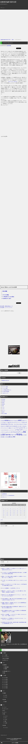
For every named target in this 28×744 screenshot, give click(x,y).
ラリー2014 (5, 677)
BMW (6, 701)
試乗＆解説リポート (6, 671)
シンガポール (7, 426)
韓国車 (6, 668)
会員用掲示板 (4, 493)
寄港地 (19, 434)
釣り (4, 710)
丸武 (22, 432)
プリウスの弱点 (5, 294)
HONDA (3, 420)
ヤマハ (6, 717)
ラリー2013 (5, 679)
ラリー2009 (5, 684)
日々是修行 (4, 652)
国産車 (4, 693)
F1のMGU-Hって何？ (6, 298)
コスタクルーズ (5, 424)
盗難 (9, 436)
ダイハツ (3, 410)
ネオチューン (4, 497)
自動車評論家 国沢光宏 (8, 2)
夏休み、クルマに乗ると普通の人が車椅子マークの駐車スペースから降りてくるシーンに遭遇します (14, 577)
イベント (5, 707)
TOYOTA (3, 399)
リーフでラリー (6, 656)
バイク (3, 690)
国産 (4, 713)
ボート (3, 704)
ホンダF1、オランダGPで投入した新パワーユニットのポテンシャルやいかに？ (14, 581)
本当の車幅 (4, 291)
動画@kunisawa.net (5, 380)
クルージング (5, 708)
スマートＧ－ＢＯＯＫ (12, 81)
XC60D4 (23, 420)
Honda (3, 402)
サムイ (21, 424)
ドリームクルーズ (20, 428)
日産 (5, 721)
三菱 (3, 405)
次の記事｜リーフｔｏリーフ (6, 307)
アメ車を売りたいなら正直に (8, 296)
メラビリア (19, 430)
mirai (6, 420)
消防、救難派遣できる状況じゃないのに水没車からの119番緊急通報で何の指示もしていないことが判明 (14, 611)
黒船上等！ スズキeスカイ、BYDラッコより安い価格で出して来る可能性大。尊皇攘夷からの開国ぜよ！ (14, 591)
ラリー (3, 432)
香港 (14, 436)
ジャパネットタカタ (21, 426)
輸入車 (4, 699)
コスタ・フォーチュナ (15, 424)
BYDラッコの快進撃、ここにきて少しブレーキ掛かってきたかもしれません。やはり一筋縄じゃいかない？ (14, 615)
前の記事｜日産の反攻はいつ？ (6, 306)
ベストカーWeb (4, 388)
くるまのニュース (5, 393)
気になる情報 (4, 413)
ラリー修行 (4, 675)
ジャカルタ (14, 426)
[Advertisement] (14, 24)
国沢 (4, 435)
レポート (5, 712)
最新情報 (9, 45)
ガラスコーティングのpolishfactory (8, 495)
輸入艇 (4, 725)
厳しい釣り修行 (6, 658)
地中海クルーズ (11, 435)
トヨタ (6, 719)
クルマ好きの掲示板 (5, 391)
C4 (1, 420)
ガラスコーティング (18, 422)
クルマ (3, 662)
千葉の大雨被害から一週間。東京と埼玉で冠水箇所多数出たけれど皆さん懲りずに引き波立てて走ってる (14, 599)
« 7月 (2, 519)
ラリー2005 (5, 687)
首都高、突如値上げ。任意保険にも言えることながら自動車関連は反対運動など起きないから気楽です (14, 603)
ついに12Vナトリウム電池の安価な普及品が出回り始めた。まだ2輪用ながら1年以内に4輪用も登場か (14, 573)
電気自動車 (7, 667)
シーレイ (6, 727)
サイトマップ (4, 735)
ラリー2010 (5, 686)
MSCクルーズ (11, 420)
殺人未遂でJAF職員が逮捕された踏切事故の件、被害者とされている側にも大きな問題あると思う (14, 607)
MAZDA (3, 404)
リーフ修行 (5, 655)
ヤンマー (6, 716)
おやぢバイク (5, 660)
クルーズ (24, 422)
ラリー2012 (5, 681)
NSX (15, 420)
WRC (20, 420)
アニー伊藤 (7, 422)
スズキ (3, 408)
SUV (17, 420)
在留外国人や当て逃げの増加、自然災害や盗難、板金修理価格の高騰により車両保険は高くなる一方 (14, 623)
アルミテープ (12, 422)
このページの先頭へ (15, 742)
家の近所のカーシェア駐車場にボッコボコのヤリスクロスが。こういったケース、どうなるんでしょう (14, 619)
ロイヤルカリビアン (16, 432)
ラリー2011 (5, 682)
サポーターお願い (5, 386)
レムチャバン (8, 432)
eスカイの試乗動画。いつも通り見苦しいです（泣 (11, 588)
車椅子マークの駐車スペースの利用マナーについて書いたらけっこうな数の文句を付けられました (14, 569)
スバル (3, 407)
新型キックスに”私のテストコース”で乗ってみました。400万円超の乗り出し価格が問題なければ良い (14, 585)
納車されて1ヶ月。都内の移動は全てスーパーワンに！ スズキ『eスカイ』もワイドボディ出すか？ (14, 595)
